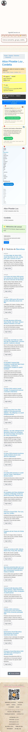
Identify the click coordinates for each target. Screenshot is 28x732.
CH (17, 35)
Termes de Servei (10, 714)
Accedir (6, 242)
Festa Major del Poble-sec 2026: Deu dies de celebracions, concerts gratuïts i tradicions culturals (14, 341)
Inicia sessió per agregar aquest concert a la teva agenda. (14, 102)
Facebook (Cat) (14, 717)
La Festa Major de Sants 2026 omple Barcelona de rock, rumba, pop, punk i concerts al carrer (13, 257)
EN (6, 35)
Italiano (4, 72)
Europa (6, 55)
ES (2, 35)
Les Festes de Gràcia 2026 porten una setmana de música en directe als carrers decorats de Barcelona (14, 278)
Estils (13, 704)
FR (10, 35)
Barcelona (16, 55)
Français (11, 72)
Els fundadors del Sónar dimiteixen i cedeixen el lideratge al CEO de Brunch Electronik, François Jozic (14, 494)
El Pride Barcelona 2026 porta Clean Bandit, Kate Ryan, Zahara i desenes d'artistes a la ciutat (14, 322)
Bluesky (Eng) (9, 726)
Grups (8, 704)
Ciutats (19, 704)
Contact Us (20, 714)
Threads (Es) (19, 726)
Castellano (16, 72)
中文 (20, 72)
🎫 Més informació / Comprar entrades (12, 96)
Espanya (11, 55)
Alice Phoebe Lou (12, 61)
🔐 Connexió (22, 35)
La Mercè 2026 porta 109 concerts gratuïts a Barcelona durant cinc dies (14, 301)
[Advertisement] (14, 17)
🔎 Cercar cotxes (8, 184)
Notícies (20, 702)
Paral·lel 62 (8, 57)
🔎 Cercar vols (8, 138)
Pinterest (10, 728)
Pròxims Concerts (10, 702)
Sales (17, 707)
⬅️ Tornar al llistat (14, 673)
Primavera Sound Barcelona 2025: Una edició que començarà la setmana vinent (14, 652)
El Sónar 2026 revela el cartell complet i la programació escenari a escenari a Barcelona (13, 390)
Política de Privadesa (14, 711)
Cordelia (7, 64)
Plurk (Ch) (18, 728)
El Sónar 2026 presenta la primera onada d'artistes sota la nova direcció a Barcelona (14, 455)
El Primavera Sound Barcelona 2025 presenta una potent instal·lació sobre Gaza (12, 633)
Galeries (11, 707)
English (8, 72)
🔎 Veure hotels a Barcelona (13, 118)
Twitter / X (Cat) (14, 719)
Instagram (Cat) (14, 722)
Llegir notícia (8, 268)
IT (13, 35)
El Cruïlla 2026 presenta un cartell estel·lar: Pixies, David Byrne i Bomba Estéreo (13, 474)
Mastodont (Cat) (14, 724)
